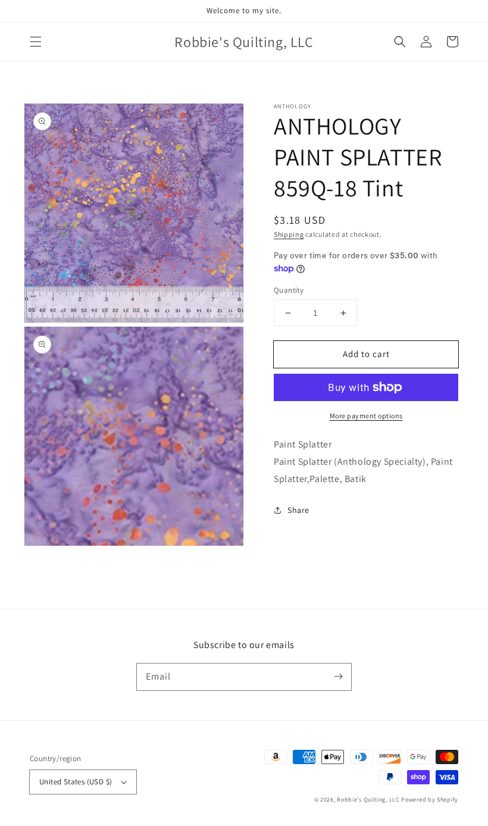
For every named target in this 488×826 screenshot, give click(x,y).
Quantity (289, 290)
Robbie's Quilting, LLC (368, 799)
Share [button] (298, 510)
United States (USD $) (75, 782)
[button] (36, 42)
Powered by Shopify (429, 799)
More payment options (366, 415)
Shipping (289, 234)
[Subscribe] (338, 677)
